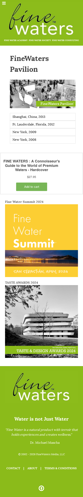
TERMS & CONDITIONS (61, 468)
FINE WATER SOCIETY (40, 40)
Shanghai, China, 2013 (28, 117)
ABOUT (32, 468)
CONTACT (13, 468)
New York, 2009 (24, 132)
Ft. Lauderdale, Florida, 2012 (33, 124)
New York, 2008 (24, 140)
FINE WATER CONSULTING (65, 40)
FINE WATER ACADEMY (16, 40)
